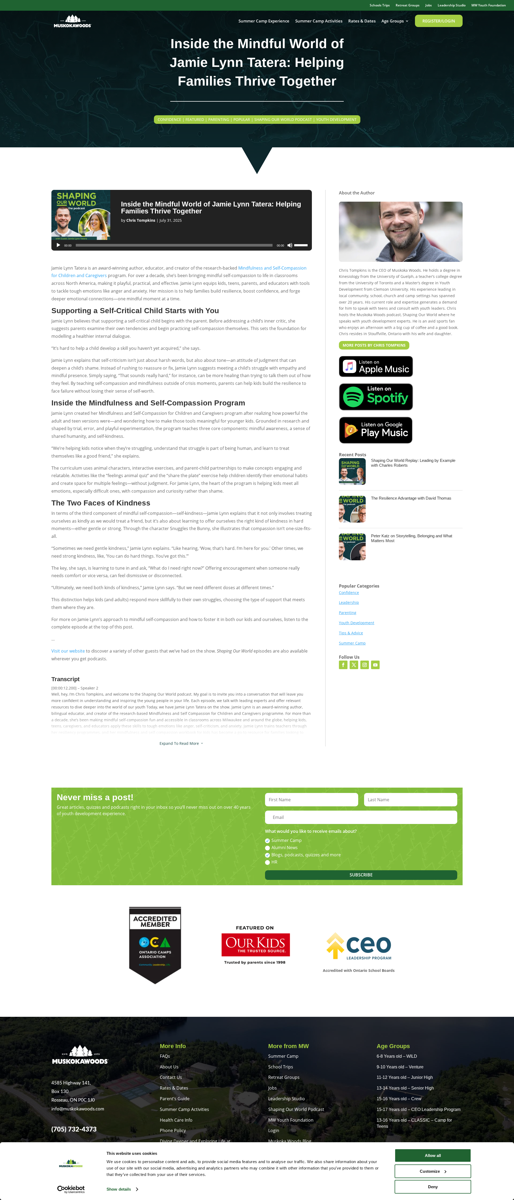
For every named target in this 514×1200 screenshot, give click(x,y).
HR (274, 862)
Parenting (347, 612)
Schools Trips (380, 5)
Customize (430, 1171)
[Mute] (290, 245)
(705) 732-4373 (74, 1129)
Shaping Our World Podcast (296, 1109)
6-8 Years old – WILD (397, 1056)
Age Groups (392, 21)
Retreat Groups (407, 5)
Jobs (428, 5)
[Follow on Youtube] (375, 665)
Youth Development (356, 622)
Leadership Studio (452, 5)
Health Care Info (176, 1120)
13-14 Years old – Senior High (405, 1088)
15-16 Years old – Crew (399, 1099)
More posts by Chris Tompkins (374, 345)
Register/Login (438, 21)
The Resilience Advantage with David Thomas (411, 498)
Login (273, 1130)
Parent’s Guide (175, 1099)
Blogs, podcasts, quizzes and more (306, 855)
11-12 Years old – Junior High (405, 1077)
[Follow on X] (354, 665)
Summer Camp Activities (318, 21)
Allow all (433, 1155)
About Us (169, 1067)
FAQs (165, 1056)
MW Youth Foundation (488, 5)
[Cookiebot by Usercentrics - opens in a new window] (71, 1190)
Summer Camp (352, 643)
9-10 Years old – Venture (400, 1067)
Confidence (349, 592)
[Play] (58, 245)
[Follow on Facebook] (343, 665)
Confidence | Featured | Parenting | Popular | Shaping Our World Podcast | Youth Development (257, 119)
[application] (181, 245)
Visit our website (68, 651)
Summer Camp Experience (264, 21)
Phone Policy (173, 1130)
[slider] (301, 245)
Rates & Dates (362, 21)
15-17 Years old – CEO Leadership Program (418, 1109)
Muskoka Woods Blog (289, 1141)
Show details (119, 1189)
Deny (433, 1186)
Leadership (349, 602)
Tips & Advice (351, 632)
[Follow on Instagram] (364, 665)
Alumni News (284, 847)
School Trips (280, 1067)
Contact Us (171, 1077)
